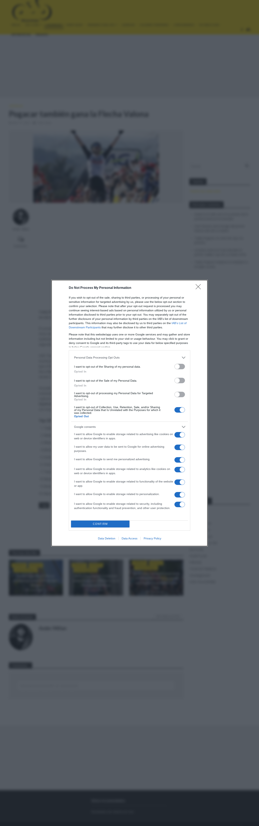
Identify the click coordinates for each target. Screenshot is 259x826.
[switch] (179, 366)
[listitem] (129, 357)
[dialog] (129, 413)
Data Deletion (106, 538)
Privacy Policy (152, 538)
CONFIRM (100, 523)
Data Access (129, 538)
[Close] (199, 288)
